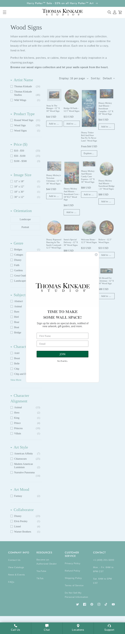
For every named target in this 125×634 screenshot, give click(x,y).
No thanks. (62, 360)
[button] (109, 12)
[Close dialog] (96, 254)
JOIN (62, 354)
